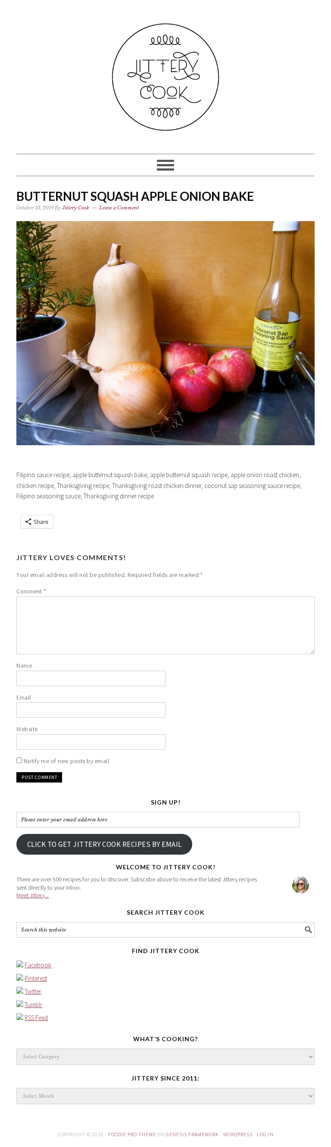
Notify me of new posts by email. (67, 761)
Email (23, 697)
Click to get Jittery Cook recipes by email (104, 844)
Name (24, 665)
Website (27, 729)
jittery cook (165, 73)
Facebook (38, 965)
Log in (265, 1134)
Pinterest (36, 978)
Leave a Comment (119, 208)
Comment (31, 591)
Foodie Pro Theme (132, 1134)
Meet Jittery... (32, 895)
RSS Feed (36, 1018)
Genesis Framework (192, 1134)
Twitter (33, 991)
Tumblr (33, 1005)
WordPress (238, 1134)
